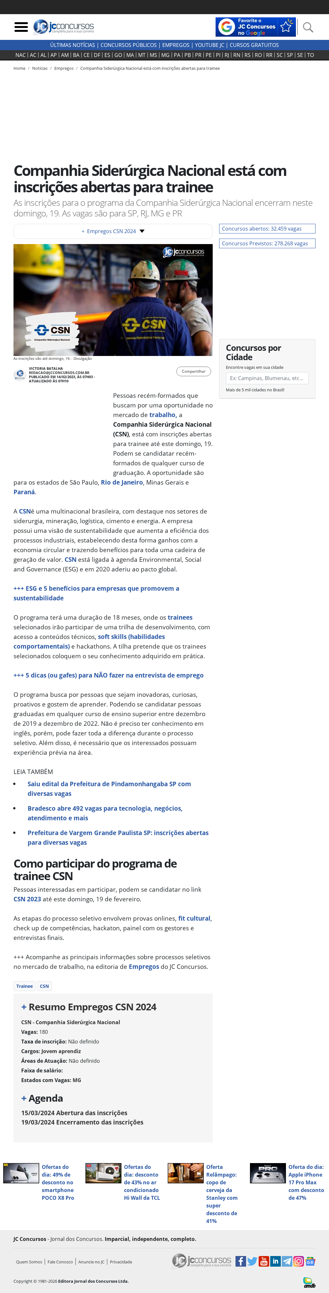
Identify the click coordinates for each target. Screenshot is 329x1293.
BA (76, 55)
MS (153, 55)
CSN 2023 (27, 899)
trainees (180, 617)
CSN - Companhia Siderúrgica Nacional (70, 1022)
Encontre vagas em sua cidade (254, 367)
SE (300, 55)
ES (107, 55)
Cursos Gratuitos (254, 45)
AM (65, 55)
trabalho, (163, 414)
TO (310, 55)
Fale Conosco (60, 1262)
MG (165, 55)
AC (33, 55)
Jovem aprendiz (61, 1051)
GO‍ (118, 55)
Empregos (176, 45)
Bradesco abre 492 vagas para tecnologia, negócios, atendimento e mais (105, 813)
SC (280, 55)
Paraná (24, 491)
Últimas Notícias (72, 45)
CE (87, 55)
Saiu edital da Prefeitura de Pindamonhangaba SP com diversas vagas (109, 788)
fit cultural (194, 918)
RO (258, 55)
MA (130, 55)
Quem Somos (29, 1262)
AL (43, 55)
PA (177, 55)
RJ (227, 55)
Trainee (24, 986)
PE (209, 55)
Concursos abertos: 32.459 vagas (262, 228)
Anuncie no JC (91, 1262)
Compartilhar (194, 371)
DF (97, 55)
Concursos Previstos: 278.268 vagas (265, 243)
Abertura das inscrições (74, 1112)
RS (248, 55)
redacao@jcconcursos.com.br (59, 372)
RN (236, 55)
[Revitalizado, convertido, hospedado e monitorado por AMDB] (309, 1281)
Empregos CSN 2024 (109, 231)
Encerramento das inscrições (82, 1122)
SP (290, 55)
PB (187, 55)
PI (218, 55)
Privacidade (121, 1262)
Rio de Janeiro (122, 482)
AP (53, 55)
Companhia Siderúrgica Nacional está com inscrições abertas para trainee (150, 68)
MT (142, 55)
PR (198, 55)
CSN (69, 559)
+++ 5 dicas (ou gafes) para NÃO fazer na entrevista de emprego (108, 675)
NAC (20, 55)
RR (269, 55)
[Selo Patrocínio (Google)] (256, 26)
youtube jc (209, 45)
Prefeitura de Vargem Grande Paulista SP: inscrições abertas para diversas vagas (118, 837)
